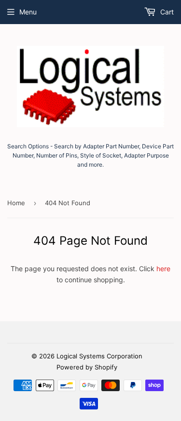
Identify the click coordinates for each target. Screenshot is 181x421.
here (163, 268)
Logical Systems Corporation (99, 356)
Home (16, 203)
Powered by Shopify (86, 367)
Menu (28, 12)
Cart (166, 12)
